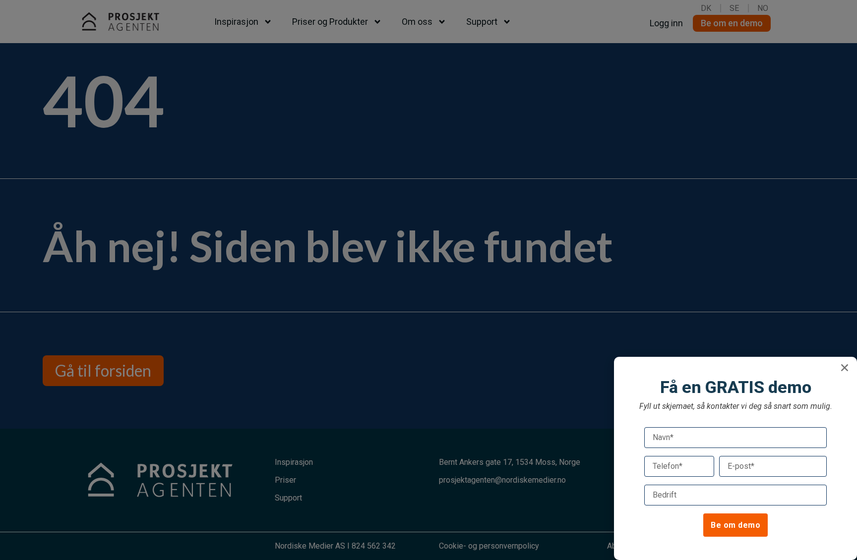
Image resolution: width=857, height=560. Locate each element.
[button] (845, 368)
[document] (428, 280)
